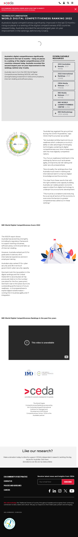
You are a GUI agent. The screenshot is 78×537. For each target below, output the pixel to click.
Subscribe (68, 482)
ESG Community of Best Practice (15, 477)
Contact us (8, 481)
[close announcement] (75, 9)
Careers (7, 490)
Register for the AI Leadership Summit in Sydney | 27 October (18, 10)
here (46, 459)
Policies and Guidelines (12, 485)
